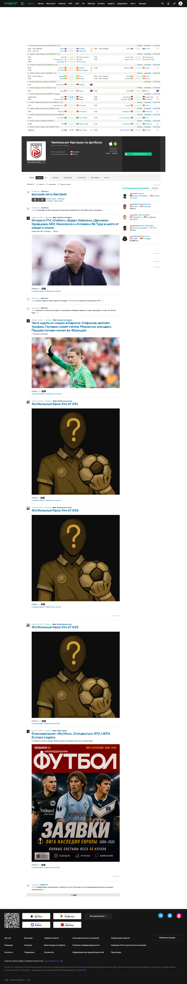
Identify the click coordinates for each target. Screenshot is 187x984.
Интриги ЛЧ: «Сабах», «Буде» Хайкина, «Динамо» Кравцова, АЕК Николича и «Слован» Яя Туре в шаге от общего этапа (75, 224)
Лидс (80, 59)
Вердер (81, 99)
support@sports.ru (52, 961)
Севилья (81, 68)
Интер (128, 76)
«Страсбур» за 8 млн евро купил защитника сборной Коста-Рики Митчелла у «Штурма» (69, 210)
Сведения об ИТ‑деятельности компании (128, 945)
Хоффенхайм (149, 97)
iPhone (108, 153)
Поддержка (29, 952)
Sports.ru (45, 191)
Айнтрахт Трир (125, 99)
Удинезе (61, 76)
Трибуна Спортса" (51, 938)
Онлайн (50, 201)
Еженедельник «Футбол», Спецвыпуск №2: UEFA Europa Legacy (71, 735)
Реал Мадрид (83, 70)
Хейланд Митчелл (144, 204)
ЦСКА (62, 51)
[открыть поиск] (162, 4)
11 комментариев (38, 291)
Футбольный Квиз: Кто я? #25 (55, 627)
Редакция (8, 945)
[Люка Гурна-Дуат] (124, 227)
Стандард (146, 238)
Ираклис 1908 (83, 124)
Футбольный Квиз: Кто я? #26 (55, 510)
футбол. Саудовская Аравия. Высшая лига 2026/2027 (47, 114)
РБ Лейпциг (149, 99)
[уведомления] (168, 4)
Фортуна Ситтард (58, 105)
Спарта (128, 105)
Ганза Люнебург (59, 99)
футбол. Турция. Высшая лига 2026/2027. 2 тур (44, 108)
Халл (62, 57)
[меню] (22, 4)
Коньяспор (148, 111)
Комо (80, 76)
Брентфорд (60, 62)
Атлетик (61, 68)
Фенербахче (126, 111)
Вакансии (28, 938)
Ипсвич (127, 57)
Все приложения (97, 916)
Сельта (147, 68)
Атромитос (148, 124)
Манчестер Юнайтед (84, 57)
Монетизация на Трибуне (54, 945)
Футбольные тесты (64, 401)
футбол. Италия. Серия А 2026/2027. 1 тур (43, 73)
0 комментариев (38, 500)
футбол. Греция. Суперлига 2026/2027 (42, 121)
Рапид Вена (136, 217)
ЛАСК (75, 154)
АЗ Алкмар (82, 105)
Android (114, 153)
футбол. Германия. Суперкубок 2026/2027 (43, 82)
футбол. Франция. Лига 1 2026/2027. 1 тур (43, 88)
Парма (62, 78)
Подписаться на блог (53, 291)
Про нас (7, 938)
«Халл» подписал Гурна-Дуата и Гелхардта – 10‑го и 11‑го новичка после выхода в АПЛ (68, 301)
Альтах (53, 199)
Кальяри (81, 78)
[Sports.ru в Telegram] (161, 916)
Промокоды (116, 952)
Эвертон (127, 59)
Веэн (62, 97)
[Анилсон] (124, 195)
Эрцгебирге (126, 97)
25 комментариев (38, 394)
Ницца (62, 91)
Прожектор (49, 952)
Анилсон (141, 193)
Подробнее (81, 970)
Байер (81, 97)
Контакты (8, 952)
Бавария (81, 85)
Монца (147, 76)
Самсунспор (83, 111)
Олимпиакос (126, 124)
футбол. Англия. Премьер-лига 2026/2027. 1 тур (45, 54)
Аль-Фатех (60, 118)
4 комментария (37, 723)
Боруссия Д (60, 85)
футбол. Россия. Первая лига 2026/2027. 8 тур (44, 127)
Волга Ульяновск (125, 130)
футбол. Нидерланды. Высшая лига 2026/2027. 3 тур (46, 102)
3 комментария (37, 867)
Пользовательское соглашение (86, 938)
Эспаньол (61, 70)
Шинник (147, 130)
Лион (146, 91)
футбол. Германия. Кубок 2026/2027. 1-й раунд (44, 94)
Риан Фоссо (145, 236)
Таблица (55, 177)
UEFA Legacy (62, 731)
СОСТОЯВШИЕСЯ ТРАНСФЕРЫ (135, 188)
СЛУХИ (155, 188)
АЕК (62, 124)
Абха (146, 118)
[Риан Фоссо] (124, 238)
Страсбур (146, 206)
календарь (147, 45)
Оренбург (82, 49)
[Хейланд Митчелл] (124, 206)
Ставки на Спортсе (64, 217)
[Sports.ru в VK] (170, 916)
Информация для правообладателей (88, 952)
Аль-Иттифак (83, 118)
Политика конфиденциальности (86, 945)
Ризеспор (61, 111)
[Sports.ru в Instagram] (179, 916)
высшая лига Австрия (49, 194)
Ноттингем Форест (58, 59)
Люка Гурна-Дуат (147, 225)
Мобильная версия (167, 938)
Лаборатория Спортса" (120, 938)
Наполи (147, 78)
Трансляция (58, 201)
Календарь (68, 177)
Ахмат (128, 49)
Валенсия (127, 68)
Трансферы (95, 177)
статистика (156, 45)
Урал (62, 130)
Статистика (81, 177)
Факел (62, 49)
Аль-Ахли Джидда (124, 118)
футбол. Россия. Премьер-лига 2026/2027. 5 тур (45, 45)
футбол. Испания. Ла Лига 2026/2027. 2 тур (43, 65)
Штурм (135, 206)
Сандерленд (149, 57)
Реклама (28, 945)
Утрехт (147, 105)
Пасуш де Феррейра (139, 196)
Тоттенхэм (82, 62)
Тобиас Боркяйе (143, 215)
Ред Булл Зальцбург (139, 228)
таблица (139, 45)
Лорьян (81, 91)
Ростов (147, 49)
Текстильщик (83, 130)
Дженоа (127, 78)
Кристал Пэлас (150, 59)
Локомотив (82, 51)
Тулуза (128, 91)
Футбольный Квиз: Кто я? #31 (55, 404)
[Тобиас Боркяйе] (124, 217)
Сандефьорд (151, 217)
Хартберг (61, 199)
